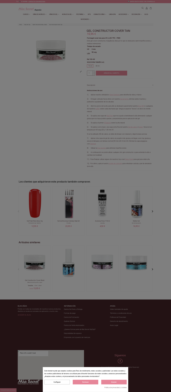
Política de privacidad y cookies (115, 387)
